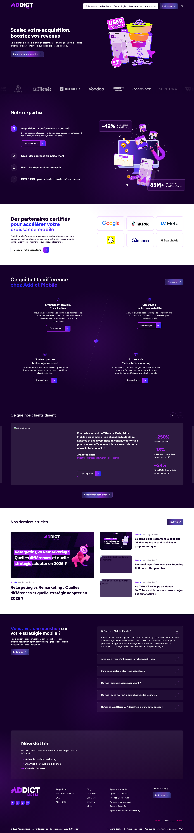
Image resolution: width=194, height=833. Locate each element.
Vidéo (89, 806)
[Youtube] (28, 803)
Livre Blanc (92, 793)
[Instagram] (18, 803)
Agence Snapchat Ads (120, 802)
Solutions (90, 6)
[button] (140, 631)
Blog (89, 789)
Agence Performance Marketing (125, 810)
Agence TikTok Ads (119, 793)
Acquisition (61, 789)
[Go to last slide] (173, 415)
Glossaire (91, 802)
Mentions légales (114, 829)
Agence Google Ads (119, 798)
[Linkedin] (13, 803)
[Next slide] (180, 415)
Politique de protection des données (161, 829)
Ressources (134, 6)
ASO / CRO (61, 802)
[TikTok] (23, 803)
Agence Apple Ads (118, 806)
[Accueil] (22, 6)
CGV (181, 829)
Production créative (65, 793)
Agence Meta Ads (118, 789)
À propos (149, 6)
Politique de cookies (133, 829)
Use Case (91, 798)
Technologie (120, 6)
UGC (58, 798)
